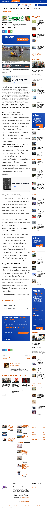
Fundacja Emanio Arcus (23, 505)
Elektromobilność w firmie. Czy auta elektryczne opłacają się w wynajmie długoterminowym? (40, 176)
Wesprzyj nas (24, 332)
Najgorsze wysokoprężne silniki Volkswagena (40, 133)
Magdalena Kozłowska (7, 28)
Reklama (35, 8)
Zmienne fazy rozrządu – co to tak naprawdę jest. (41, 153)
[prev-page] (3, 394)
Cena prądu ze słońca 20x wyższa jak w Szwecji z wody (40, 47)
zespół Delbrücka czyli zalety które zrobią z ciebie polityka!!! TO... (11, 439)
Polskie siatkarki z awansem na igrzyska (24, 358)
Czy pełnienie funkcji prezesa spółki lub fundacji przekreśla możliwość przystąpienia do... (25, 459)
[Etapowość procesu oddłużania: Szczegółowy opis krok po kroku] (19, 473)
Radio (17, 8)
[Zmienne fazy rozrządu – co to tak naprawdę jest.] (34, 153)
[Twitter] (6, 31)
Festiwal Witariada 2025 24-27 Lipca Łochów (40, 363)
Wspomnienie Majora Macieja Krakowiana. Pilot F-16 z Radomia (40, 222)
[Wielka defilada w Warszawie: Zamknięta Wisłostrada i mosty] (34, 198)
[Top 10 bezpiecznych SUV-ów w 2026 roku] (19, 426)
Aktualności (12, 8)
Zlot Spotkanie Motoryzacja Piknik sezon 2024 (25, 436)
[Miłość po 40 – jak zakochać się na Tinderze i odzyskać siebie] (34, 402)
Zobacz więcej (17, 508)
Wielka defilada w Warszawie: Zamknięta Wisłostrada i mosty (41, 198)
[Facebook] (42, 1)
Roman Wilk (33, 347)
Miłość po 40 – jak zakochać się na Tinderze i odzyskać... (40, 401)
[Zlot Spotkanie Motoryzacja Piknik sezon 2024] (19, 436)
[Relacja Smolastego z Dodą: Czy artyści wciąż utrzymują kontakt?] (34, 203)
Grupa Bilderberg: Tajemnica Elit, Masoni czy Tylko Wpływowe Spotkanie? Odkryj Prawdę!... (40, 22)
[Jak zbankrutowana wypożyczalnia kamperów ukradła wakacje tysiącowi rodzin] (34, 255)
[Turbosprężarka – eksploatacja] (34, 148)
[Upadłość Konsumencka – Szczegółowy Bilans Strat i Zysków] (19, 451)
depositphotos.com (26, 497)
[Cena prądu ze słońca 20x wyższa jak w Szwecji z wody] (34, 47)
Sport (32, 8)
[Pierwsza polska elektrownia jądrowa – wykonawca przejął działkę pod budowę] (34, 40)
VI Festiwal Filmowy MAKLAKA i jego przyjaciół (8, 358)
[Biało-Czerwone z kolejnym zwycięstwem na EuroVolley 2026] (4, 434)
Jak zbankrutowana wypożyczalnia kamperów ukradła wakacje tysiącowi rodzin (40, 256)
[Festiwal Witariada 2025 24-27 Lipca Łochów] (34, 363)
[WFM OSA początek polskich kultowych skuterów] (34, 138)
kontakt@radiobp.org (25, 501)
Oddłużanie (39, 246)
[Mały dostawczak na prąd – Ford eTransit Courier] (34, 188)
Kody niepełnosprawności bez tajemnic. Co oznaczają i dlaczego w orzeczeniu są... (41, 91)
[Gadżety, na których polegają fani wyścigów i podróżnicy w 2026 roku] (34, 281)
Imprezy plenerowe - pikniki (36, 340)
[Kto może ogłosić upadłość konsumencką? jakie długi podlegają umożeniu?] (19, 465)
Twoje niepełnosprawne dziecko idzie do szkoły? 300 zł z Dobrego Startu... (38, 70)
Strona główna (5, 8)
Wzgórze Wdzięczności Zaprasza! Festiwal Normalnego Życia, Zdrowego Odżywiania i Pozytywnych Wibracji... (41, 376)
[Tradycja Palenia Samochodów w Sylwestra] (34, 216)
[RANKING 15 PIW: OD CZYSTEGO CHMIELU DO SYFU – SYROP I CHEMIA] (19, 431)
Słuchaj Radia (16, 1)
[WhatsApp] (11, 31)
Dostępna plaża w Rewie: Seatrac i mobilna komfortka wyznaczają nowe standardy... (40, 99)
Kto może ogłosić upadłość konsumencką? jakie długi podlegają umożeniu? (25, 466)
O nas (39, 8)
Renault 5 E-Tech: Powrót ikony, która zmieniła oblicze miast (40, 183)
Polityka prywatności (12, 505)
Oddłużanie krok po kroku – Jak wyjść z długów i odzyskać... (25, 446)
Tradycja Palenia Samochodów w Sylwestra (40, 216)
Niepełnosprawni (9, 22)
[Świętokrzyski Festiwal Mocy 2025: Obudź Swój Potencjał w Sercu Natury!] (34, 369)
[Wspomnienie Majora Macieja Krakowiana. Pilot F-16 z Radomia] (34, 222)
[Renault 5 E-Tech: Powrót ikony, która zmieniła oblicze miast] (34, 183)
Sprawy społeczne (36, 59)
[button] (40, 1)
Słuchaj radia (23, 39)
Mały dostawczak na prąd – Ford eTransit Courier (40, 188)
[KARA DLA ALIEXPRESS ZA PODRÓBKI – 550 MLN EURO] (34, 35)
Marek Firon (33, 72)
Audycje (21, 8)
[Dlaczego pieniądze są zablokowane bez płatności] (34, 262)
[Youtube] (44, 1)
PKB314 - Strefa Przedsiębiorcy (36, 17)
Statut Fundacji (39, 505)
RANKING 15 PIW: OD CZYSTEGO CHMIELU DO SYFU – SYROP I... (25, 431)
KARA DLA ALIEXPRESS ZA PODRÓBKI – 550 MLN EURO (41, 35)
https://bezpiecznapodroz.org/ (14, 365)
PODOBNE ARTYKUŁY (8, 375)
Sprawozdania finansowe (32, 505)
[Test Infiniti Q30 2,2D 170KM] (34, 144)
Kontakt (17, 505)
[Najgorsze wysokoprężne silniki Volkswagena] (34, 133)
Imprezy (34, 194)
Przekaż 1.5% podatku (9, 11)
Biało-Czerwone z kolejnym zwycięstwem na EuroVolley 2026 (11, 433)
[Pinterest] (9, 31)
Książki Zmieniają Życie (36, 384)
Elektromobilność (36, 159)
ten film (11, 296)
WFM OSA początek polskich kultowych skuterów (40, 138)
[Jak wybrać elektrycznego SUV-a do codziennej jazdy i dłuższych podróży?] (34, 169)
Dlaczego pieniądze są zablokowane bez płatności (40, 262)
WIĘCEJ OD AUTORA (20, 375)
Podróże (34, 251)
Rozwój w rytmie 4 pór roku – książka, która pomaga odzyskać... (40, 412)
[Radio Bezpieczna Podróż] (24, 5)
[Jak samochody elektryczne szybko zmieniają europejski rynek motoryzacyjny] (34, 162)
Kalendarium (35, 332)
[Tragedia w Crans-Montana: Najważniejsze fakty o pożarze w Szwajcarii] (34, 210)
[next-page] (5, 394)
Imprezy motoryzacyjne (36, 53)
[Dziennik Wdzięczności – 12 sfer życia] (34, 407)
